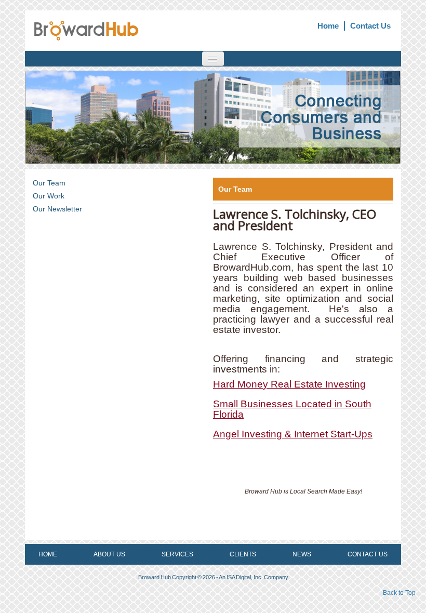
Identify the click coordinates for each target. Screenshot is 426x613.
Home (328, 25)
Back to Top (399, 592)
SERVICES (177, 554)
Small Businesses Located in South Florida (292, 409)
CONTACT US (368, 554)
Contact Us (370, 25)
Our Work (48, 196)
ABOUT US (109, 554)
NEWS (301, 554)
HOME (47, 554)
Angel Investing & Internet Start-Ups (292, 434)
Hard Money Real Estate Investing (289, 384)
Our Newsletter (57, 209)
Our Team (49, 183)
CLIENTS (243, 554)
